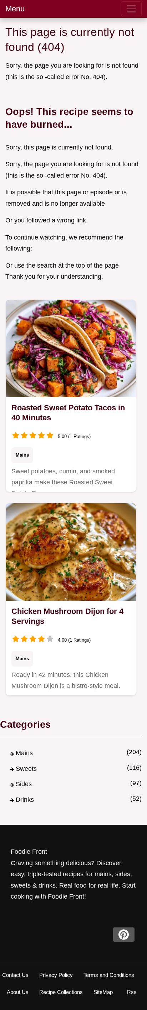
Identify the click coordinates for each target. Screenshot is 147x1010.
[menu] (131, 8)
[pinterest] (124, 934)
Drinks (25, 799)
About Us (18, 992)
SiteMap (103, 992)
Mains (22, 455)
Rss (132, 992)
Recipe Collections (61, 992)
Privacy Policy (56, 975)
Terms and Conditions (108, 975)
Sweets (26, 768)
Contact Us (15, 975)
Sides (24, 784)
